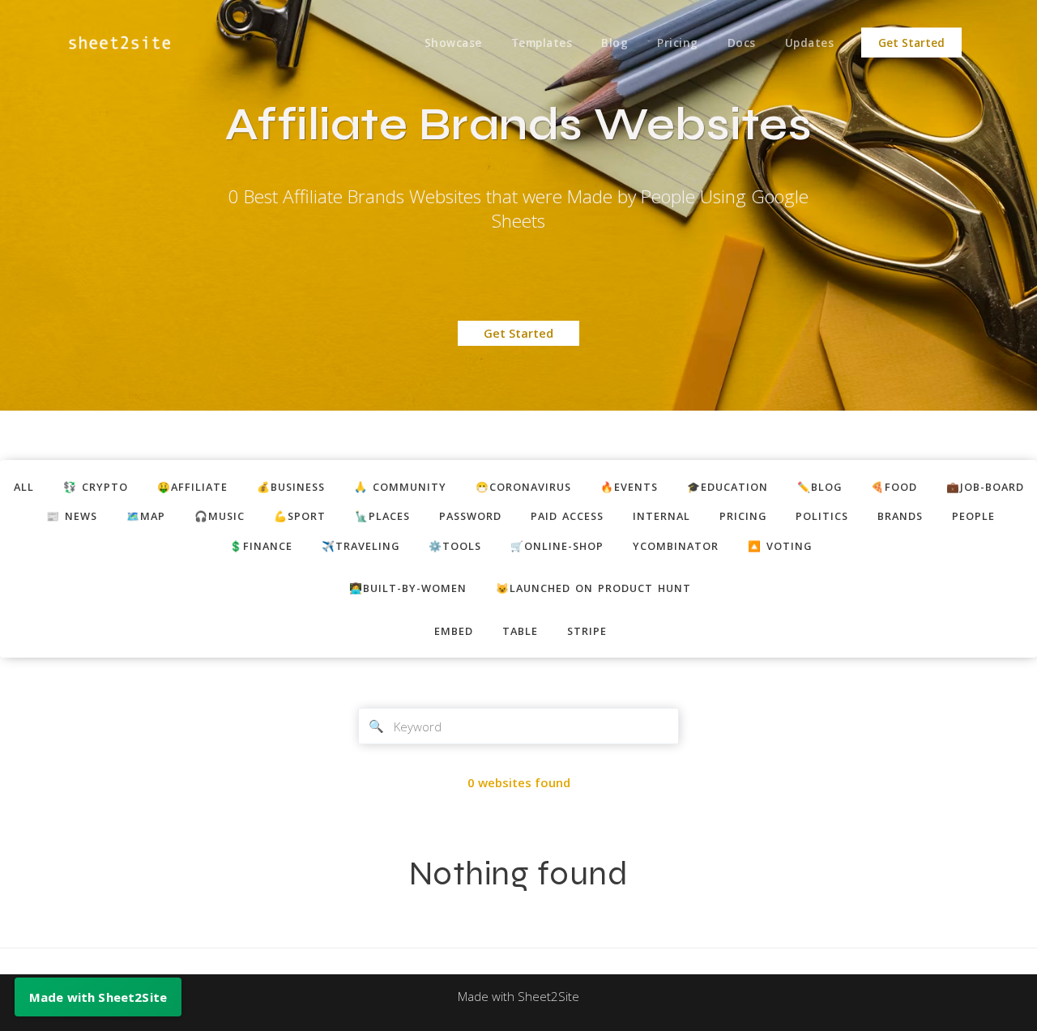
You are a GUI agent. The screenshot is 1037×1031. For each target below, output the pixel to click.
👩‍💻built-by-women (408, 588)
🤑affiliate (192, 486)
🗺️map (145, 516)
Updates (809, 43)
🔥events (629, 486)
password (470, 516)
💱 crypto (95, 486)
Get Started (911, 43)
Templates (542, 43)
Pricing (677, 43)
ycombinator (676, 546)
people (973, 516)
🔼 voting (780, 546)
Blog (614, 43)
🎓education (727, 486)
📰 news (71, 516)
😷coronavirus (523, 486)
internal (661, 516)
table (520, 631)
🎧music (219, 516)
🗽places (382, 516)
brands (900, 516)
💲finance (260, 546)
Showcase (453, 43)
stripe (587, 631)
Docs (742, 43)
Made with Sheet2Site (518, 996)
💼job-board (985, 486)
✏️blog (819, 486)
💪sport (300, 516)
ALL (24, 486)
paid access (567, 516)
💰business (291, 486)
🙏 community (400, 486)
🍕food (894, 486)
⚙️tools (455, 546)
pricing (742, 516)
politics (822, 516)
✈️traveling (360, 546)
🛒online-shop (557, 546)
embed (453, 631)
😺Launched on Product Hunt (593, 588)
